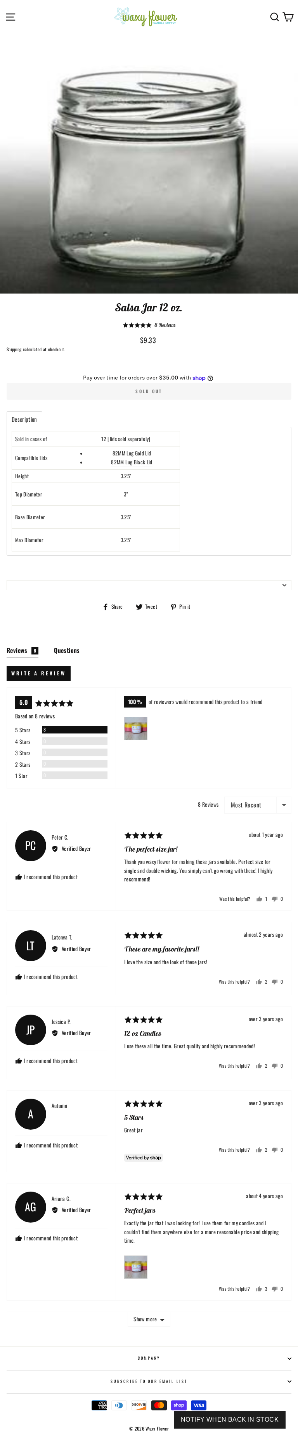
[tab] (24, 419)
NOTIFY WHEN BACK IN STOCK (230, 1419)
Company (149, 1358)
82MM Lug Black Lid (131, 462)
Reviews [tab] (21, 650)
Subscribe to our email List (149, 1381)
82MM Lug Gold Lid (132, 453)
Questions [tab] (67, 650)
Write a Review (38, 673)
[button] (149, 324)
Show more (145, 1319)
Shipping (14, 349)
